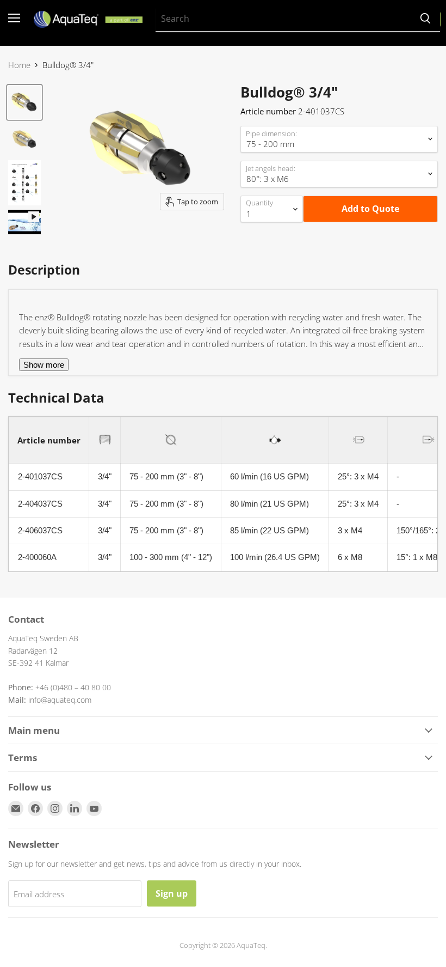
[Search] (425, 19)
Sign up (172, 893)
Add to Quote (370, 209)
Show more (43, 364)
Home (19, 65)
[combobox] (283, 19)
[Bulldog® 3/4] (24, 102)
